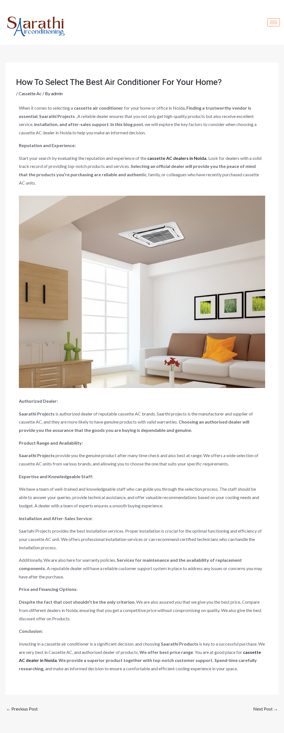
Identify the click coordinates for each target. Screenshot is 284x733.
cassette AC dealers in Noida (176, 158)
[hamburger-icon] (273, 22)
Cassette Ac (30, 93)
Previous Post (22, 708)
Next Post (265, 708)
